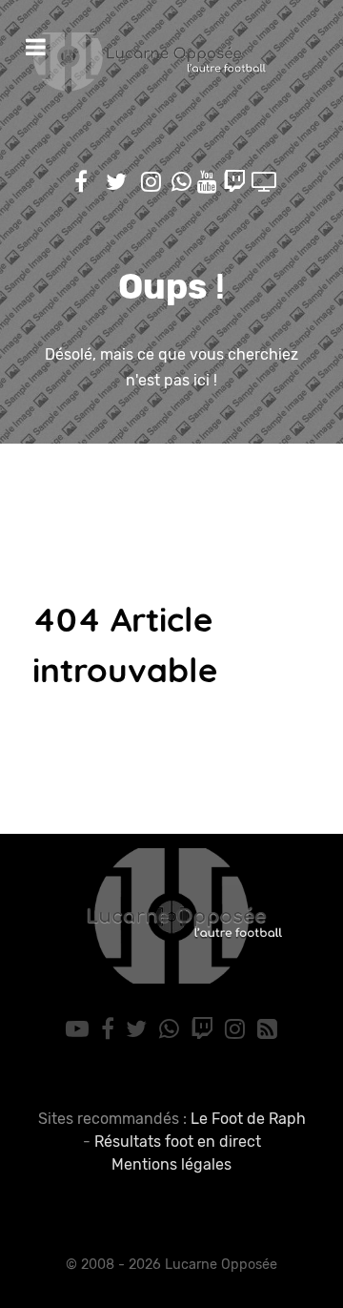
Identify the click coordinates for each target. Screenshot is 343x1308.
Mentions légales (171, 1164)
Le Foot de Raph (248, 1119)
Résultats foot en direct (177, 1141)
